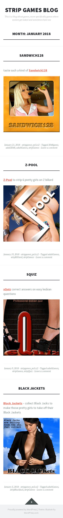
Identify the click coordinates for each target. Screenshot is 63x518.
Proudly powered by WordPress (22, 509)
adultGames (22, 147)
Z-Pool (31, 165)
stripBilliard (16, 257)
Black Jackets (31, 388)
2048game (53, 144)
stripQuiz (28, 371)
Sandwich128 (31, 55)
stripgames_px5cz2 (30, 144)
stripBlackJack (16, 489)
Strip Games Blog (31, 10)
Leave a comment (49, 147)
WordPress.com (31, 512)
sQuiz (32, 274)
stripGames (34, 147)
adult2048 (10, 147)
